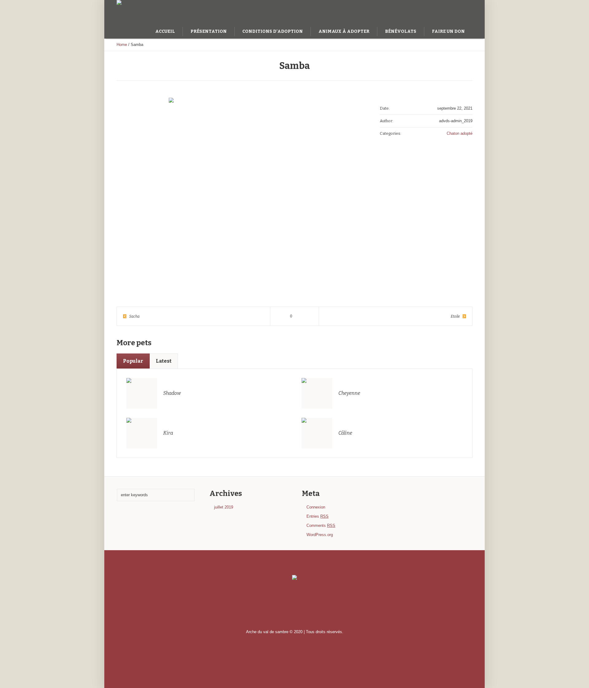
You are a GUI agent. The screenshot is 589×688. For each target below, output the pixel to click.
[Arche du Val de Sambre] (294, 578)
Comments (320, 525)
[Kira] (141, 432)
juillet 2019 (223, 507)
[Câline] (317, 432)
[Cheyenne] (317, 393)
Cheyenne (349, 393)
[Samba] (239, 192)
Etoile (455, 316)
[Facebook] (458, 11)
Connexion (315, 507)
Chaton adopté (459, 133)
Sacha (134, 316)
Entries (317, 516)
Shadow (172, 393)
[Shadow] (141, 393)
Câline (345, 433)
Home (122, 44)
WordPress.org (319, 534)
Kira (168, 433)
